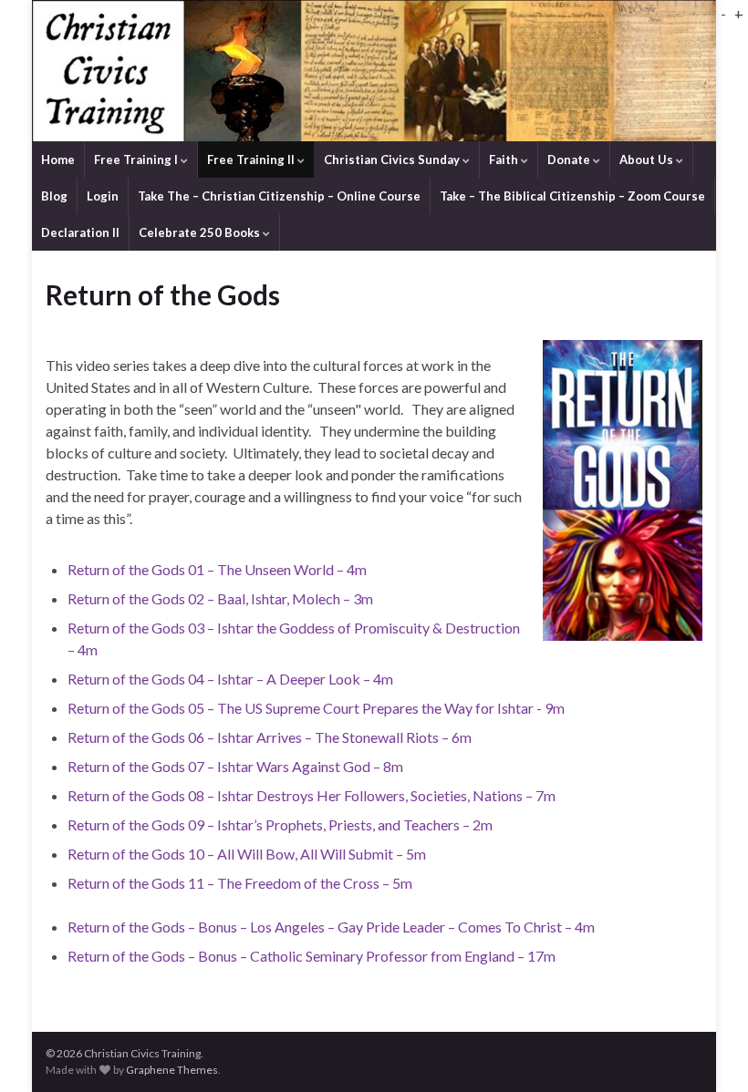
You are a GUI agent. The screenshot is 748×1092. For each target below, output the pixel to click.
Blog (54, 196)
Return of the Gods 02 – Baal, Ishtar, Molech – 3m (220, 598)
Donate (570, 159)
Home (58, 159)
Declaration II (80, 232)
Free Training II (252, 159)
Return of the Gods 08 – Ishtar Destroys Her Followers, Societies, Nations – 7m (312, 795)
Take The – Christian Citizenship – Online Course (279, 196)
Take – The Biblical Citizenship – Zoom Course (572, 196)
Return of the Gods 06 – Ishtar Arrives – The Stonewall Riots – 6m (270, 737)
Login (103, 196)
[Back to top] (707, 1051)
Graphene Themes (172, 1070)
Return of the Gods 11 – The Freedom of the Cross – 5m (240, 882)
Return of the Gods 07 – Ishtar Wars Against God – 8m (235, 766)
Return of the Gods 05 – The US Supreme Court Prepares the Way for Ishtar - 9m (316, 707)
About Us (647, 159)
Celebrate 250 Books (201, 232)
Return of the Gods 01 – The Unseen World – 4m (217, 569)
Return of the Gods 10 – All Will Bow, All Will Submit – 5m (247, 853)
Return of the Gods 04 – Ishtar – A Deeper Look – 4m (230, 678)
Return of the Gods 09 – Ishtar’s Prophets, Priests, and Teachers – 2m (280, 824)
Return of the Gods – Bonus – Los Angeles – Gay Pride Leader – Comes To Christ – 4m (331, 926)
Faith (505, 159)
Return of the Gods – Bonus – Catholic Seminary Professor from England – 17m (312, 955)
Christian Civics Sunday (393, 159)
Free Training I (137, 159)
